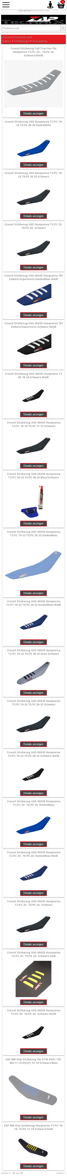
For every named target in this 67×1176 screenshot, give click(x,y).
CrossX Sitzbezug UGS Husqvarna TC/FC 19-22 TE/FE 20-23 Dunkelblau (33, 123)
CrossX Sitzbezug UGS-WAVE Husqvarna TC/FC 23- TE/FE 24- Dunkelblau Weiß (33, 854)
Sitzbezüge (21, 41)
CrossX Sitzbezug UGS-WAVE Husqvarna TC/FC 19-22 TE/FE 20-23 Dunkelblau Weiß (33, 602)
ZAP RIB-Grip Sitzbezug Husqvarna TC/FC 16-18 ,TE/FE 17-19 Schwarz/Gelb (33, 1127)
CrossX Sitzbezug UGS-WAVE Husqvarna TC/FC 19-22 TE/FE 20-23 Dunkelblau (33, 533)
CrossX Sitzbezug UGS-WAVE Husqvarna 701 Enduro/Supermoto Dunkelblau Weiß (33, 277)
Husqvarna (39, 41)
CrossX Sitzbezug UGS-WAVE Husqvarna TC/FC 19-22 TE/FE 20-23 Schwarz (33, 702)
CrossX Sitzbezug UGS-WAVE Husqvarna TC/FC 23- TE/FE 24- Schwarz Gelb (33, 954)
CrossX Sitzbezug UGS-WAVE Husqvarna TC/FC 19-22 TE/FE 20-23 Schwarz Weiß (33, 754)
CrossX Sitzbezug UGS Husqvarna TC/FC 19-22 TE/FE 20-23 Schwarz (33, 174)
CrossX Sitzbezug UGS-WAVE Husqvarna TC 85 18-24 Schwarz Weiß (33, 375)
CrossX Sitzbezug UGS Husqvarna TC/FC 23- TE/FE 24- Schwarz (33, 226)
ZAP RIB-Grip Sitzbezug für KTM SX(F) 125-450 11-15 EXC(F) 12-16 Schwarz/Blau (33, 1061)
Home (7, 37)
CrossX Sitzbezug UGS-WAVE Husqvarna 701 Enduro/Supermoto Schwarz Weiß (33, 324)
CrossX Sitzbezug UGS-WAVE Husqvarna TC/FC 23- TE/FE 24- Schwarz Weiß (33, 1012)
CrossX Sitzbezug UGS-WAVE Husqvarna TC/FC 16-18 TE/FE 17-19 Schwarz (33, 424)
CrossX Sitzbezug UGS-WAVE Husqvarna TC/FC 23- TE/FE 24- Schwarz (33, 902)
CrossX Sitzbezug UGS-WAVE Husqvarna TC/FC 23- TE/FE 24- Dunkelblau (33, 802)
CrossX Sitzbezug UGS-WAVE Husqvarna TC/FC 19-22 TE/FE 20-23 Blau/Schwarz (33, 475)
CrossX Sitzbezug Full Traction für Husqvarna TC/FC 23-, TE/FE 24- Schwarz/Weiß (34, 52)
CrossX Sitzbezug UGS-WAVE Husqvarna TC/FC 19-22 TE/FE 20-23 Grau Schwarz (33, 651)
